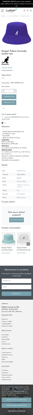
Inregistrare (5, 372)
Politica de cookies (18, 391)
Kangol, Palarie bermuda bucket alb (23, 249)
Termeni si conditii (7, 321)
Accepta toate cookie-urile (16, 400)
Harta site (5, 357)
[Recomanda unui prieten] (5, 123)
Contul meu (5, 370)
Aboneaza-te (16, 293)
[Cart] (31, 10)
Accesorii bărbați (13, 16)
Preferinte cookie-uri (16, 411)
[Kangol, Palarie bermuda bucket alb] (24, 239)
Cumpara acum (9, 96)
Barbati (4, 16)
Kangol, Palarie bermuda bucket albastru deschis (7, 249)
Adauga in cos (9, 102)
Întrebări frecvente (7, 355)
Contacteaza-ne (6, 352)
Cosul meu (4, 337)
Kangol (19, 178)
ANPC (4, 359)
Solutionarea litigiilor (7, 362)
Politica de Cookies (7, 326)
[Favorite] (28, 10)
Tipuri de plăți (5, 339)
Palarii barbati (25, 16)
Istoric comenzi (6, 377)
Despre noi (5, 319)
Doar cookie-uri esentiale (17, 405)
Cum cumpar (5, 334)
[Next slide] (28, 244)
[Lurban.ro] (11, 11)
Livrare (4, 341)
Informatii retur (6, 344)
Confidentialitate (6, 324)
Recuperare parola (7, 375)
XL (3, 78)
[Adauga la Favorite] (4, 108)
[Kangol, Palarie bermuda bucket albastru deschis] (8, 239)
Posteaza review (16, 220)
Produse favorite (6, 379)
